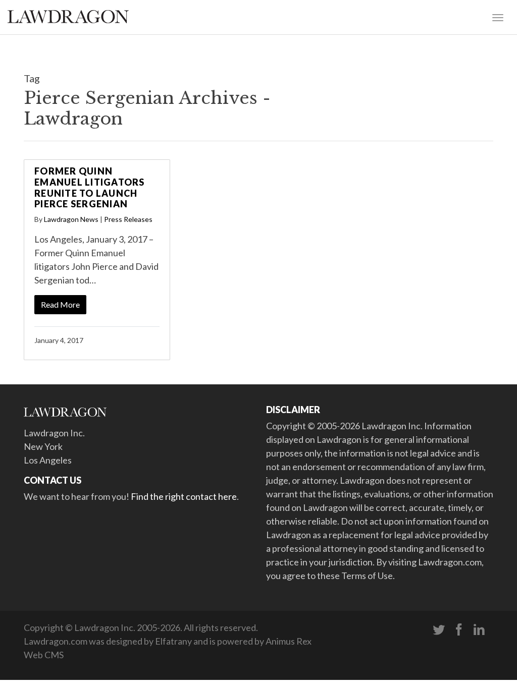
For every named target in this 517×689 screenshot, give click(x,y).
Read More (60, 304)
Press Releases (128, 219)
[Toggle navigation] (497, 16)
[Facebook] (459, 630)
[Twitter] (439, 630)
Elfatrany (173, 641)
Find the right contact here (184, 496)
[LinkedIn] (479, 630)
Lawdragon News (71, 219)
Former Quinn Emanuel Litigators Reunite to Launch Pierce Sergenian (89, 187)
